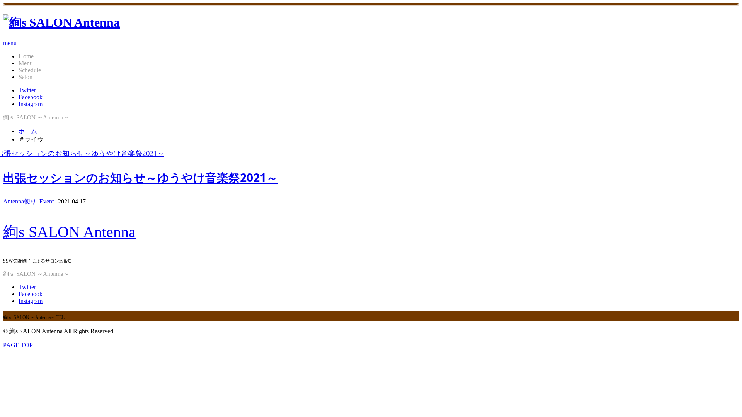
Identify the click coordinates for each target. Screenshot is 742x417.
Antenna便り (19, 201)
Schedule (30, 70)
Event (46, 201)
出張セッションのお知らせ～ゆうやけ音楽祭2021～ (140, 177)
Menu (26, 63)
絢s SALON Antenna (69, 232)
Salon (25, 77)
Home (26, 56)
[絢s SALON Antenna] (61, 22)
